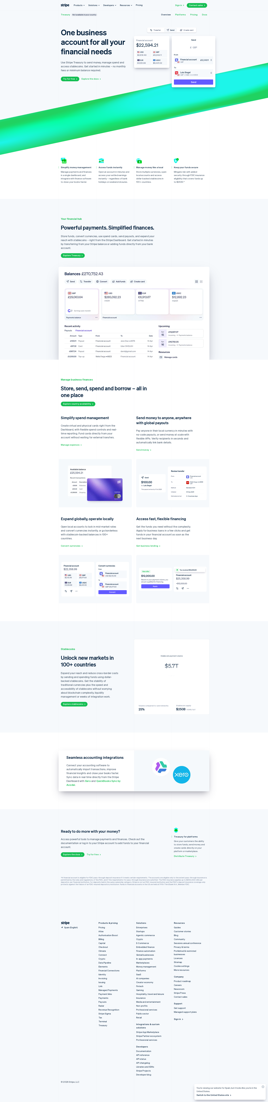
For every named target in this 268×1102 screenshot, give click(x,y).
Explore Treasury (72, 255)
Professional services (146, 1009)
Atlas (101, 931)
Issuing (102, 982)
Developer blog (143, 1074)
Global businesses (145, 954)
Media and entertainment (148, 1001)
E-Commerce (142, 943)
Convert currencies (71, 545)
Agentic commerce (145, 935)
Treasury (65, 14)
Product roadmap (182, 981)
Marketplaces (142, 962)
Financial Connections (109, 970)
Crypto (102, 958)
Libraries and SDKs (145, 1066)
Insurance (141, 998)
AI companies (142, 978)
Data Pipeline (105, 962)
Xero (88, 780)
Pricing (139, 5)
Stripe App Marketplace (147, 1032)
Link (100, 986)
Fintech (139, 986)
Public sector (142, 1013)
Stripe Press (180, 992)
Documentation (143, 1051)
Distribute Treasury (184, 856)
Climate (102, 951)
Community (179, 939)
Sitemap (178, 962)
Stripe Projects (143, 1070)
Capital (102, 943)
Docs (204, 14)
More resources (181, 970)
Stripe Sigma (105, 1013)
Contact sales (196, 5)
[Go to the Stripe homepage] (64, 923)
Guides (177, 927)
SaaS (138, 974)
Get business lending (147, 545)
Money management (146, 966)
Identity (102, 974)
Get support (180, 1008)
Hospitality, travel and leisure (150, 994)
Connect (103, 954)
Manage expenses (70, 444)
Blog (176, 935)
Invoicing (103, 978)
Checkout (103, 947)
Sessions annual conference (187, 943)
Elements (103, 966)
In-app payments (144, 958)
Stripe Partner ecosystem (148, 1036)
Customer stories (182, 931)
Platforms (180, 14)
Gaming (140, 990)
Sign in (178, 5)
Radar (101, 1005)
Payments (103, 998)
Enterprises (141, 927)
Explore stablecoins (73, 704)
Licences (178, 958)
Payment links (105, 994)
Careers (178, 985)
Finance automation (145, 951)
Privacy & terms (181, 947)
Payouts (103, 1001)
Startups (140, 931)
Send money (142, 449)
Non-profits (142, 1005)
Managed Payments (108, 990)
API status (141, 1059)
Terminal (103, 1021)
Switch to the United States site (213, 1095)
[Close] (262, 1087)
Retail (139, 1017)
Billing (101, 939)
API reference (143, 1055)
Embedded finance (145, 947)
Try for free (69, 78)
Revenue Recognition (109, 1009)
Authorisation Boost (108, 935)
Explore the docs (90, 78)
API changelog (143, 1062)
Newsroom (179, 989)
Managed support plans (185, 1012)
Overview (166, 14)
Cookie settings (181, 966)
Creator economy (144, 982)
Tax (100, 1017)
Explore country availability (77, 403)
